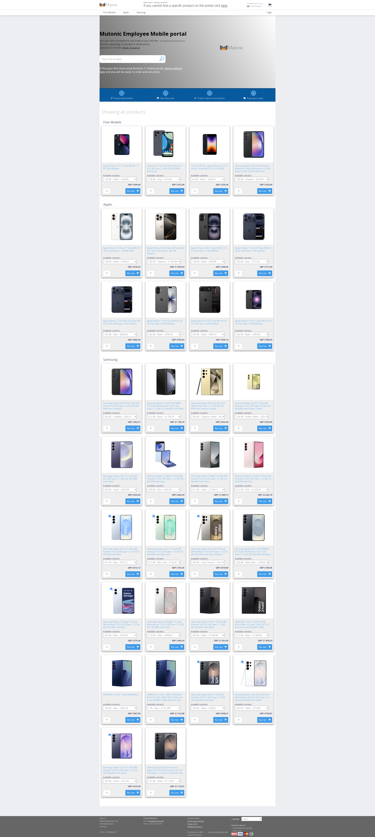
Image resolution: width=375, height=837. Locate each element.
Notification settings (195, 826)
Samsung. (141, 12)
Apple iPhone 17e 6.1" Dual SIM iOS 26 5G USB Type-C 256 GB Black (253, 322)
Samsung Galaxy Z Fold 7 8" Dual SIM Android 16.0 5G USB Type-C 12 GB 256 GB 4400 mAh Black (208, 624)
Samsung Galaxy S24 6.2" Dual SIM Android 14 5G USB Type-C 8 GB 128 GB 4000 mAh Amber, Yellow (252, 406)
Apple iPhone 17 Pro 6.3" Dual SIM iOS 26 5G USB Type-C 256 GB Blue (253, 249)
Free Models (109, 12)
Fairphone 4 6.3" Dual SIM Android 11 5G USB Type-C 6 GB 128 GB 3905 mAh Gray (165, 168)
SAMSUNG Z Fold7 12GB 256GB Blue (120, 694)
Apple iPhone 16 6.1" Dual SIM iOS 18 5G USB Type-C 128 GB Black (208, 249)
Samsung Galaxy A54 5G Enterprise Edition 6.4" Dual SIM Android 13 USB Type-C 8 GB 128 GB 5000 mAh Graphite (252, 169)
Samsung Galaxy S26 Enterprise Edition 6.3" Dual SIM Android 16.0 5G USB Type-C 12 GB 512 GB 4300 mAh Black (165, 771)
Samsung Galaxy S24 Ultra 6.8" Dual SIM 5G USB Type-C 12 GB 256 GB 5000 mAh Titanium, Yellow (208, 406)
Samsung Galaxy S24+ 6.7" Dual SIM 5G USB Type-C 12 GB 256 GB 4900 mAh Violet (120, 479)
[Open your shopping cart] (269, 7)
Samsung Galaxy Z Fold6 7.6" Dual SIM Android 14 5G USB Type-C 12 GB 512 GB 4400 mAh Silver (209, 479)
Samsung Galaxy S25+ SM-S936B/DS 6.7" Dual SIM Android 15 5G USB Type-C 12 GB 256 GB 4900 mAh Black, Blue (253, 553)
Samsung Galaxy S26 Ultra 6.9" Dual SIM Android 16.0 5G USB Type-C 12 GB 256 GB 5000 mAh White (252, 697)
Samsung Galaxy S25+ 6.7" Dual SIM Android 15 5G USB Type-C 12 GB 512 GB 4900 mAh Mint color (165, 551)
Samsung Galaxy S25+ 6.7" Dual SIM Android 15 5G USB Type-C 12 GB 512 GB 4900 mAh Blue (121, 551)
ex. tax (205, 832)
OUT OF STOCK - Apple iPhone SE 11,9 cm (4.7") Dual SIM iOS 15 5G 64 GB (209, 167)
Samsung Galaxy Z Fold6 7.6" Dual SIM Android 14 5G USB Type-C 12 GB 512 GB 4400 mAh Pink (253, 479)
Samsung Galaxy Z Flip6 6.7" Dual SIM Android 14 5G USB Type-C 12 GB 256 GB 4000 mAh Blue (165, 479)
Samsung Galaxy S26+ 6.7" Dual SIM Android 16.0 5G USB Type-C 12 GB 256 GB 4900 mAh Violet (120, 770)
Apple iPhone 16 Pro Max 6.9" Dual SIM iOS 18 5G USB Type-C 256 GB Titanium (165, 251)
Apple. (126, 12)
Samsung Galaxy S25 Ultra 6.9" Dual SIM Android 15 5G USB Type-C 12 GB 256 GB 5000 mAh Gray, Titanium (209, 551)
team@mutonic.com (156, 821)
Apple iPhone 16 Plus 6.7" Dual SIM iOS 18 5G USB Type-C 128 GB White (121, 249)
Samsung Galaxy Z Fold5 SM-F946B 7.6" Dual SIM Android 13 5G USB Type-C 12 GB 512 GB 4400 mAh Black (165, 406)
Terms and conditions (196, 821)
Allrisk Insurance (131, 47)
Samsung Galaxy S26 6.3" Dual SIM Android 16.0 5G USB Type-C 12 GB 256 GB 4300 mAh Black (208, 697)
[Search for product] (162, 59)
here (224, 5)
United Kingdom (255, 6)
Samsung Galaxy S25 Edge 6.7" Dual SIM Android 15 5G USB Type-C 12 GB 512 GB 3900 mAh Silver (165, 624)
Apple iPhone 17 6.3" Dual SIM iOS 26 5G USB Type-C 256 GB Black (164, 322)
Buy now (130, 191)
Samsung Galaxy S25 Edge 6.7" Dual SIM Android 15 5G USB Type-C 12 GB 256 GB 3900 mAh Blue (121, 624)
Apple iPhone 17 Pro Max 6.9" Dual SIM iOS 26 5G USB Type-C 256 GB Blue (121, 322)
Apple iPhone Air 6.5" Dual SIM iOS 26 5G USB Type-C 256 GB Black (209, 322)
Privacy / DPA (192, 824)
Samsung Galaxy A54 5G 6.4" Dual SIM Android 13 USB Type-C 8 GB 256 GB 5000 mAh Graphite (121, 406)
